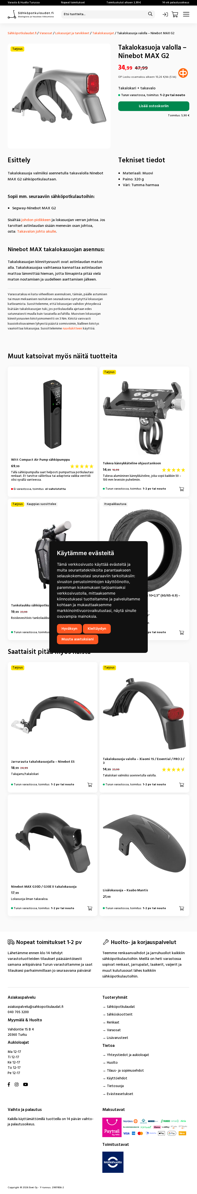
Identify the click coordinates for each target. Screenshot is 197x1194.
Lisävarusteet (117, 1038)
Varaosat (45, 33)
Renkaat (113, 1022)
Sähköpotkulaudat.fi (22, 33)
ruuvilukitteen (72, 328)
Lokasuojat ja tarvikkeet (72, 33)
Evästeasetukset (120, 1094)
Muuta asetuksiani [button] (78, 639)
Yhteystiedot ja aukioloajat (128, 1055)
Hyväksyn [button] (69, 629)
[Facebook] (9, 1085)
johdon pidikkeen (36, 220)
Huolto (112, 1063)
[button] (181, 489)
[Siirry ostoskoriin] (175, 14)
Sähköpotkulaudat (121, 1007)
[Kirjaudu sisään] (165, 14)
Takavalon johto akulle (36, 232)
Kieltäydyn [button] (97, 629)
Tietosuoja (115, 1086)
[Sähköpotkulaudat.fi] (31, 14)
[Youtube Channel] (25, 1085)
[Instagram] (16, 1085)
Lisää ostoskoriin (154, 106)
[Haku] (150, 14)
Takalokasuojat (103, 33)
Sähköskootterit (120, 1014)
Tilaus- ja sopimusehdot (125, 1071)
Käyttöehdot (117, 1078)
